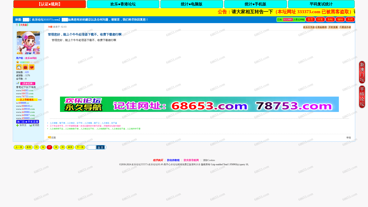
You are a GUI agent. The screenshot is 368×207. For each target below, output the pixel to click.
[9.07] (199, 111)
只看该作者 (345, 27)
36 (43, 147)
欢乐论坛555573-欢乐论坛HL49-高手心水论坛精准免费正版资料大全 (165, 164)
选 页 (100, 147)
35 (36, 147)
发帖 (330, 19)
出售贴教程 (321, 27)
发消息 (35, 125)
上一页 (18, 147)
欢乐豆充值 (309, 27)
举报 (348, 137)
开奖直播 (333, 27)
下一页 (80, 147)
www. (24, 90)
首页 (310, 19)
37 (49, 147)
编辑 (340, 19)
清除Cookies (209, 160)
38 (56, 147)
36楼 (50, 26)
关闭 (350, 19)
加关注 (23, 125)
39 (62, 147)
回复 (320, 19)
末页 (70, 147)
